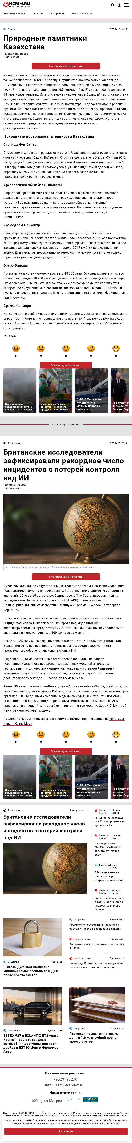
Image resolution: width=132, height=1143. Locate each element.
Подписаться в (66, 66)
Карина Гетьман (16, 485)
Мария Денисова (16, 53)
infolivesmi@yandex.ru (64, 1085)
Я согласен (66, 1131)
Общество (104, 865)
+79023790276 (64, 1079)
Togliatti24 (11, 610)
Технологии (14, 443)
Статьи (11, 29)
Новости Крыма (103, 811)
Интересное (14, 1030)
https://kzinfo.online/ (83, 109)
